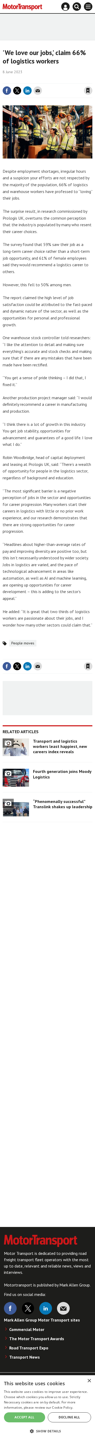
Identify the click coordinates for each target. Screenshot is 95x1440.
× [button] (89, 1381)
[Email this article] (38, 90)
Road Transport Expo (28, 1347)
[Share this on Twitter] (17, 90)
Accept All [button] (24, 1417)
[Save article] (88, 90)
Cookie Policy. (62, 1407)
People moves (22, 643)
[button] (47, 1431)
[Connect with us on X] (28, 1308)
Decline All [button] (69, 1417)
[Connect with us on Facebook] (10, 1308)
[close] (91, 79)
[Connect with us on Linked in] (45, 1308)
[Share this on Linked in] (27, 90)
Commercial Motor (26, 1329)
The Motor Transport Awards (36, 1338)
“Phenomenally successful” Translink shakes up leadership (62, 804)
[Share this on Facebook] (7, 90)
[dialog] (47, 1407)
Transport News (24, 1357)
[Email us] (63, 1308)
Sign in (25, 79)
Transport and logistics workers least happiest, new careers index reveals (60, 746)
